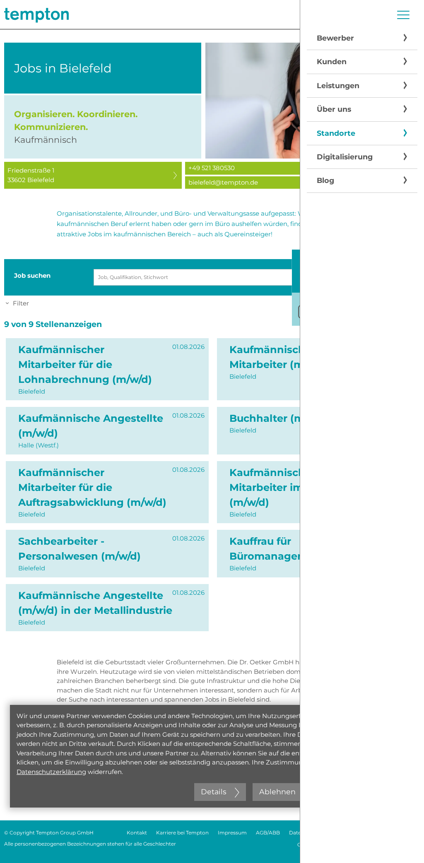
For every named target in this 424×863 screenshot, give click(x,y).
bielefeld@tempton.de (223, 182)
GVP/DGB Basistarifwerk (390, 844)
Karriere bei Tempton (182, 832)
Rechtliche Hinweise (355, 832)
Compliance (405, 832)
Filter (21, 303)
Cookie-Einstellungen (324, 844)
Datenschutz (305, 832)
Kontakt (137, 832)
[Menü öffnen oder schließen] (403, 15)
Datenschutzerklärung (51, 772)
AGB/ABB (268, 832)
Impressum (232, 832)
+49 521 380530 (211, 168)
